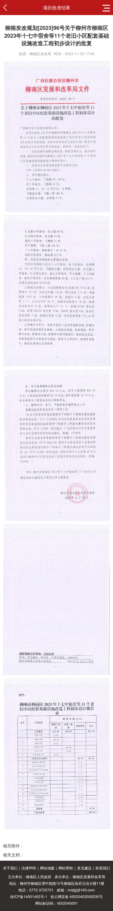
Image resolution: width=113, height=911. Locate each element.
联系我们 (103, 867)
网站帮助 (65, 867)
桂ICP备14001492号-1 (28, 896)
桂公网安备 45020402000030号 (77, 896)
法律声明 (28, 867)
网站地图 (47, 867)
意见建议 (84, 867)
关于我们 (10, 867)
